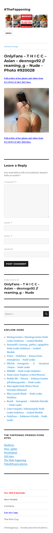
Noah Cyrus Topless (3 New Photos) (26, 374)
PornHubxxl (10, 452)
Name (8, 223)
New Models (11, 499)
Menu (9, 33)
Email (8, 236)
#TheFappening (17, 9)
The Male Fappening (15, 460)
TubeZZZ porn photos (15, 464)
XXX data (9, 456)
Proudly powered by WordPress (34, 528)
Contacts (9, 506)
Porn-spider (10, 449)
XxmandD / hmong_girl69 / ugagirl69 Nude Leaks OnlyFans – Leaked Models (28, 348)
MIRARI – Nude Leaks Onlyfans (24, 371)
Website (8, 249)
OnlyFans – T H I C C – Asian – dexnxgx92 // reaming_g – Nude (25, 61)
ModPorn (9, 445)
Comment (10, 182)
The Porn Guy (11, 519)
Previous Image (11, 46)
